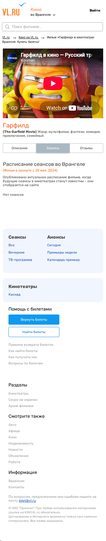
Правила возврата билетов (30, 345)
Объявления (18, 456)
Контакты (16, 487)
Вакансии (16, 481)
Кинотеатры (22, 286)
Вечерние (16, 252)
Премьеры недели (62, 252)
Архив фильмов (21, 406)
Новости (15, 450)
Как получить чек (22, 357)
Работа (14, 462)
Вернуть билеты (34, 320)
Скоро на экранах (22, 400)
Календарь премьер (63, 260)
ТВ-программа (20, 260)
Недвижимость (20, 443)
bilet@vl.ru (27, 501)
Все (11, 245)
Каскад (14, 294)
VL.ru (16, 9)
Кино (36, 9)
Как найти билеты (23, 351)
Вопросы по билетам (25, 363)
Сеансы (17, 237)
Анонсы (56, 237)
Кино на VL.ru (29, 37)
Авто (12, 425)
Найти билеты (34, 332)
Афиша (14, 431)
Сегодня (54, 245)
